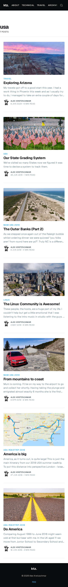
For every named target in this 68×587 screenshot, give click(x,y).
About (15, 5)
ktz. (6, 5)
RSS (34, 582)
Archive (53, 5)
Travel (41, 5)
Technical (28, 5)
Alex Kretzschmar (21, 101)
